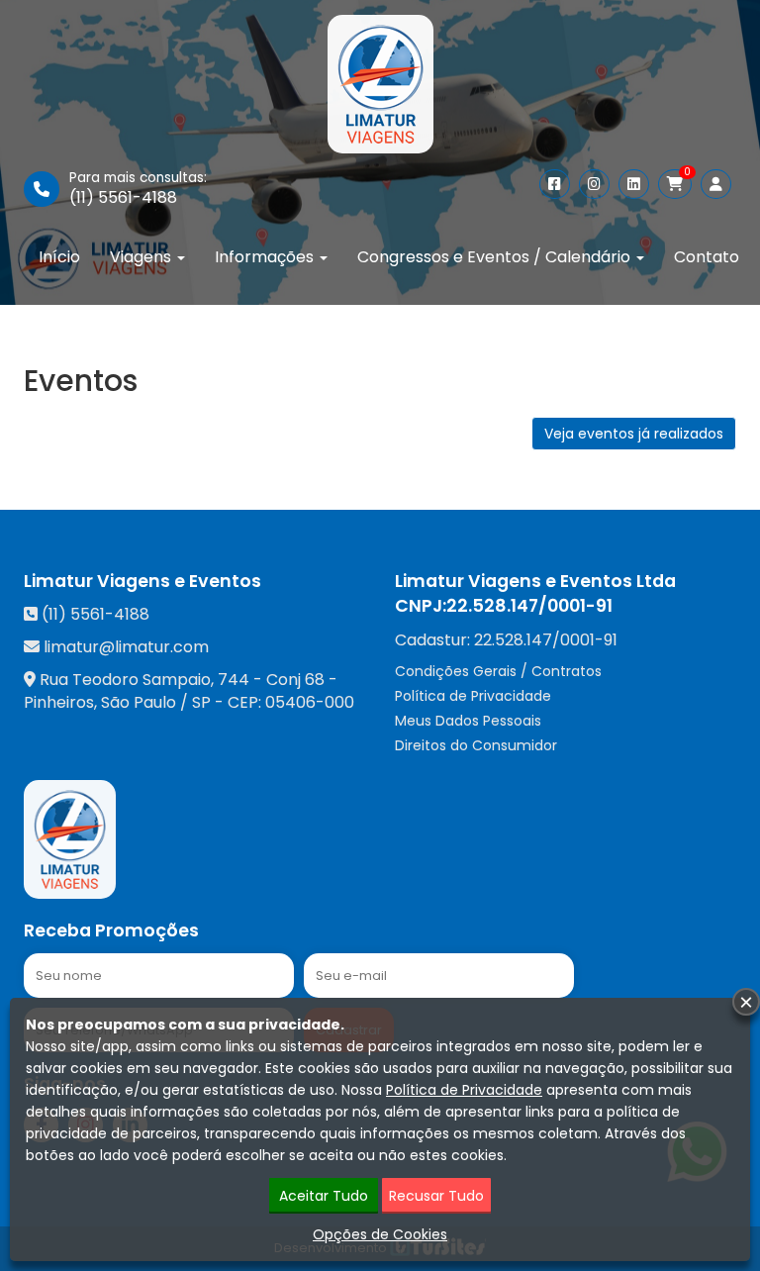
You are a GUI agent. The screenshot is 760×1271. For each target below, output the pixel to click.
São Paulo (138, 702)
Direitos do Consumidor (476, 745)
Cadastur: (506, 640)
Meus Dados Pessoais (468, 721)
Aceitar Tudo (323, 1196)
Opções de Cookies (380, 1234)
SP (201, 702)
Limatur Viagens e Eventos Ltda (535, 581)
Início (59, 256)
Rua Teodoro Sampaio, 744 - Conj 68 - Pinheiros (180, 691)
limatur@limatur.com (126, 647)
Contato (706, 256)
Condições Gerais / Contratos (498, 671)
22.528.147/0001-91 (529, 606)
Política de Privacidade (473, 696)
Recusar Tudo (436, 1196)
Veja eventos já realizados (633, 433)
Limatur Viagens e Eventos (142, 581)
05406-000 (309, 702)
